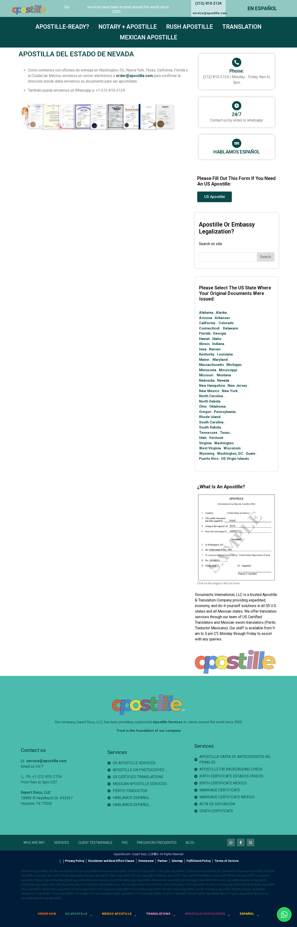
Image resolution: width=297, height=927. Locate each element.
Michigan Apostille (137, 880)
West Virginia (210, 448)
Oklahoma (217, 406)
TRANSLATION (241, 26)
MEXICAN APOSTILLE (148, 37)
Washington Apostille (203, 893)
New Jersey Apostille (129, 884)
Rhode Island (209, 417)
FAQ (125, 842)
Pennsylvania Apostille (113, 889)
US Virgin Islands (235, 459)
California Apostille (141, 871)
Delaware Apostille (249, 871)
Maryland (220, 360)
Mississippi (228, 370)
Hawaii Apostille (96, 875)
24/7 (236, 114)
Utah (203, 438)
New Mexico (209, 391)
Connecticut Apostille (200, 871)
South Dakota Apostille (248, 889)
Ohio (203, 406)
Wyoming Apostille (48, 898)
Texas (225, 433)
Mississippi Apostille (197, 880)
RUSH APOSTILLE (189, 26)
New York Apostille (191, 884)
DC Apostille (226, 871)
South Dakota (210, 427)
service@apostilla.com (210, 13)
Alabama (206, 312)
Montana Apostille (253, 880)
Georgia (219, 333)
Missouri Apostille (226, 880)
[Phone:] (236, 62)
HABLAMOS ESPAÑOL (236, 152)
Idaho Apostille (120, 875)
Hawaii (204, 339)
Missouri (206, 375)
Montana (224, 375)
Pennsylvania (225, 412)
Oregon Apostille (83, 889)
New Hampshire (212, 386)
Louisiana (225, 354)
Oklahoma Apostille (56, 889)
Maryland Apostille (72, 880)
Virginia (205, 443)
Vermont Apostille (148, 893)
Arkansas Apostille (113, 871)
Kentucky (206, 354)
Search (265, 257)
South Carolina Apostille (213, 889)
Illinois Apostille (143, 875)
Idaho (216, 339)
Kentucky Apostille (241, 875)
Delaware (230, 328)
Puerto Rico (209, 459)
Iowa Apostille (191, 875)
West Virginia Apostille (236, 893)
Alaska (221, 312)
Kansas (215, 349)
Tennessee (208, 433)
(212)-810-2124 (208, 3)
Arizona (205, 318)
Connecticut (209, 328)
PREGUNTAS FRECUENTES (157, 842)
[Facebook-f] (241, 842)
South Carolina (211, 422)
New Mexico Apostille (161, 884)
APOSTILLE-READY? (62, 26)
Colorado (226, 323)
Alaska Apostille (60, 871)
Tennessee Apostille (36, 893)
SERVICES (61, 842)
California (207, 323)
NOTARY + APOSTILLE (127, 26)
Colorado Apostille (170, 871)
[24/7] (236, 105)
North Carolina (211, 396)
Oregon (205, 412)
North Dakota (209, 401)
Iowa (203, 349)
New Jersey (237, 386)
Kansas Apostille (215, 875)
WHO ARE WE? (34, 842)
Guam (250, 453)
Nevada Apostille (62, 884)
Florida (204, 333)
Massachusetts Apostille (105, 880)
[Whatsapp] (231, 842)
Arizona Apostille (85, 871)
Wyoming (206, 453)
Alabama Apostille (34, 871)
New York (230, 391)
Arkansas (222, 318)
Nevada (223, 380)
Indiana (218, 344)
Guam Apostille (72, 875)
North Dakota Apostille (258, 884)
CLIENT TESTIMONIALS (95, 842)
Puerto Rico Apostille (146, 889)
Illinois (204, 344)
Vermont (216, 438)
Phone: (236, 71)
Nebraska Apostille (35, 884)
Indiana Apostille (168, 875)
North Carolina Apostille (224, 884)
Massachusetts (211, 365)
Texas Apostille (62, 893)
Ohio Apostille (31, 889)
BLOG (190, 842)
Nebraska (207, 380)
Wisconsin (232, 448)
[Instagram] (250, 842)
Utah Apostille (124, 893)
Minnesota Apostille (166, 880)
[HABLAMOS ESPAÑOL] (236, 143)
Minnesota (207, 370)
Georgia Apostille (47, 875)
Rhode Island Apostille (178, 889)
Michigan (234, 365)
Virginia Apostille (174, 893)
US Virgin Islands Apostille (93, 893)
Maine (204, 360)
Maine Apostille (46, 880)
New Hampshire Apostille (94, 884)
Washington (224, 443)
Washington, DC (230, 453)
